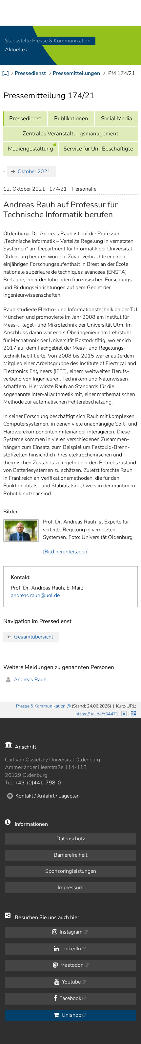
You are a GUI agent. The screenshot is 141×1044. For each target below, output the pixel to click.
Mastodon (71, 965)
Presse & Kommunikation (41, 706)
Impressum (71, 887)
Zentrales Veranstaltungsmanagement (70, 133)
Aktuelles (16, 50)
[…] (5, 73)
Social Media (116, 118)
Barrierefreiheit (70, 855)
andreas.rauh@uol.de (35, 595)
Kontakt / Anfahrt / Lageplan (47, 796)
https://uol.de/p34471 (96, 714)
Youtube (71, 982)
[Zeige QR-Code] (133, 713)
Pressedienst (25, 118)
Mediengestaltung (30, 148)
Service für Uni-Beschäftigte (98, 148)
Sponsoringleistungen (70, 871)
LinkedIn (70, 948)
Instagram (70, 932)
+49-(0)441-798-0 (38, 782)
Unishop (70, 1015)
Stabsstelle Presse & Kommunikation (48, 40)
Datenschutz (70, 838)
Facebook (69, 998)
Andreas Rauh (30, 679)
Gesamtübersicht (33, 636)
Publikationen (71, 118)
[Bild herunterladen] (66, 551)
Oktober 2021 (34, 171)
